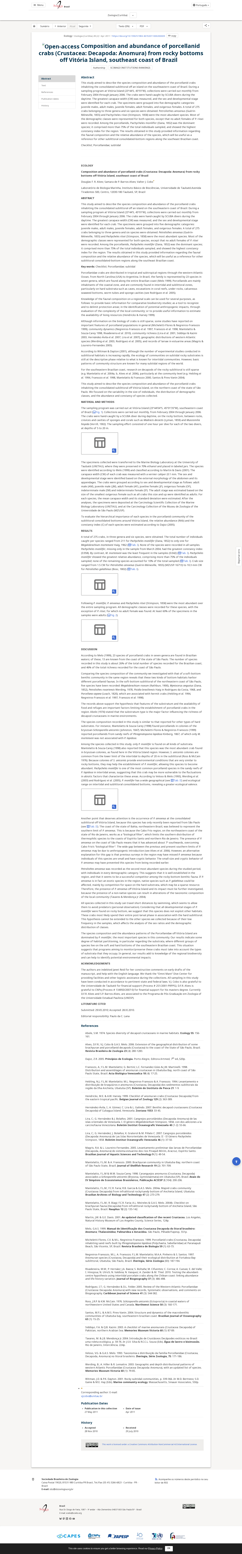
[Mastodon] (64, 1518)
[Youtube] (74, 1518)
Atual (72, 26)
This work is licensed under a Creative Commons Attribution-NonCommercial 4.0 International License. (149, 1444)
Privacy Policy (155, 1548)
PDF (142, 26)
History (45, 105)
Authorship (99, 67)
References (47, 92)
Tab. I (134, 545)
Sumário (44, 26)
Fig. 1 (99, 412)
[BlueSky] (60, 1518)
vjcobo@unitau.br (92, 1396)
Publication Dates (50, 98)
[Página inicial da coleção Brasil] (43, 1512)
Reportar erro (238, 556)
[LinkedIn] (67, 1518)
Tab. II (178, 780)
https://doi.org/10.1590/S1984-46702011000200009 (138, 35)
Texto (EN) (124, 26)
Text (43, 85)
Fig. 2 (113, 615)
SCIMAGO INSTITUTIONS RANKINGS (130, 67)
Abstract (46, 78)
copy (172, 35)
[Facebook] (70, 1518)
